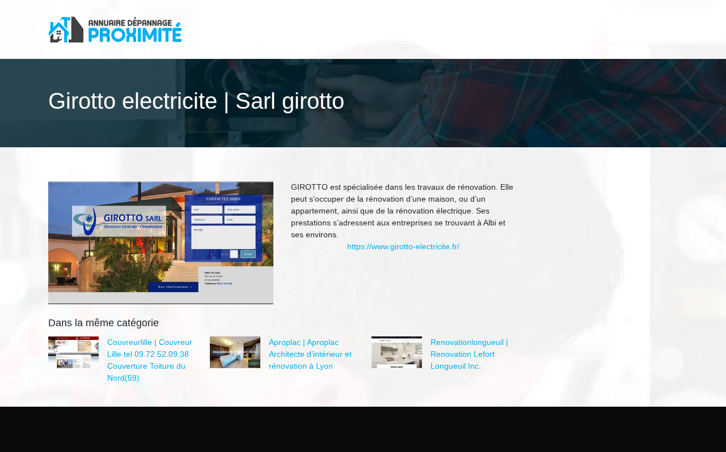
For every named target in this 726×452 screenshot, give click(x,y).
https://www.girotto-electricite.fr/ (403, 246)
